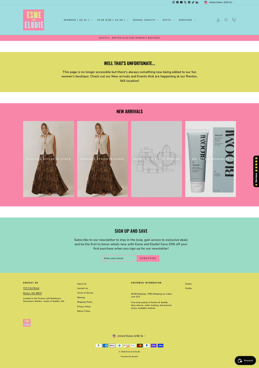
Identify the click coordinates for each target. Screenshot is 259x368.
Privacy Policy (84, 306)
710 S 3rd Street (31, 288)
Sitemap (81, 297)
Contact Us (82, 288)
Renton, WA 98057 (32, 293)
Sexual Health (144, 20)
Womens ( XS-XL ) (77, 20)
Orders (188, 283)
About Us (82, 283)
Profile (188, 288)
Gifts (167, 20)
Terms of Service (85, 292)
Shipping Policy (84, 302)
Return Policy (83, 311)
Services (186, 20)
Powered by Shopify (129, 356)
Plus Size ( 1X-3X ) (111, 20)
